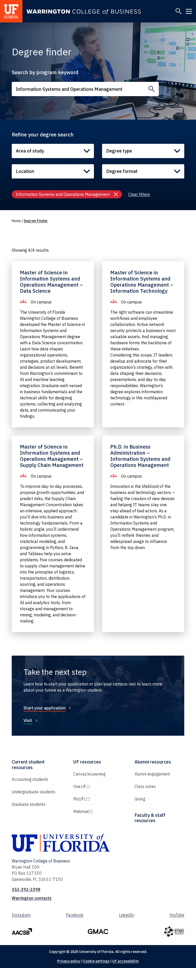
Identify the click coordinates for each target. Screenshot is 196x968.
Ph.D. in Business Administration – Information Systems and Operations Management (140, 455)
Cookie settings (96, 961)
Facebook (74, 915)
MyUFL (98, 798)
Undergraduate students (33, 791)
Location (25, 171)
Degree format (122, 171)
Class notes (145, 786)
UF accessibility (125, 961)
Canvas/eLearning (89, 773)
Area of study (30, 151)
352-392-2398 (26, 889)
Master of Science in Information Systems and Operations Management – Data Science (51, 281)
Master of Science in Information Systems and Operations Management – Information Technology (141, 281)
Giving (139, 798)
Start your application (44, 707)
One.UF (98, 786)
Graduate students (28, 804)
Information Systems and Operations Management (63, 194)
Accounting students (30, 779)
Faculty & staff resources (149, 818)
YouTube (176, 915)
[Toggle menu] (189, 11)
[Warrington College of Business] (84, 12)
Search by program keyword (45, 72)
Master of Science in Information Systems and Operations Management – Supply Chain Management (51, 455)
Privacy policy (68, 961)
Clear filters (139, 194)
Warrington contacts (32, 898)
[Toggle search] (179, 11)
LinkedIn (126, 915)
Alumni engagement (152, 773)
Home (16, 221)
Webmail (98, 811)
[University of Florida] (11, 11)
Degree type (119, 151)
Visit (27, 720)
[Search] (151, 89)
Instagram (21, 915)
